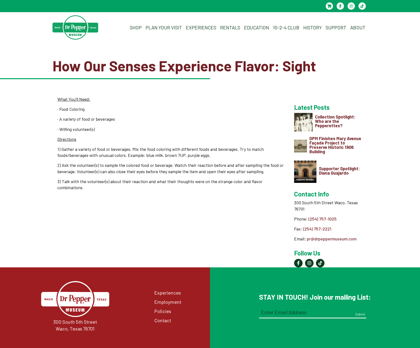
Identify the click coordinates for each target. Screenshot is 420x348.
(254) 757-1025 (322, 218)
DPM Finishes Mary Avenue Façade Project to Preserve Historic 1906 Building (335, 145)
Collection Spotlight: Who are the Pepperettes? (335, 121)
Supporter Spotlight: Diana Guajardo (339, 171)
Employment (167, 302)
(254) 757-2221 (317, 228)
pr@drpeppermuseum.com (332, 238)
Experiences (167, 293)
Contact (162, 320)
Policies (162, 311)
